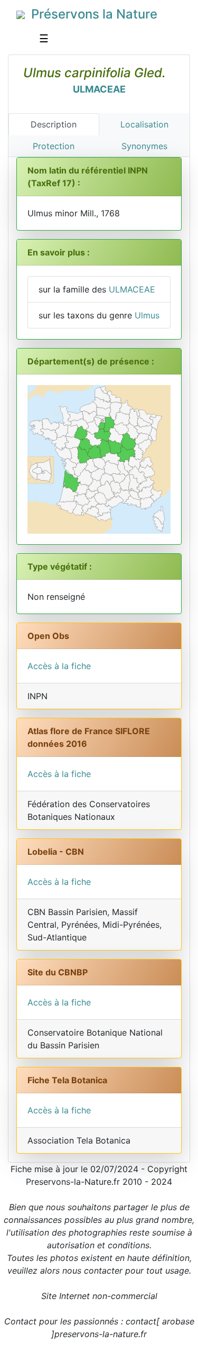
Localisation (144, 124)
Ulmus (147, 315)
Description (54, 124)
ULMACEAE (99, 89)
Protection (53, 146)
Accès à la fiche (59, 666)
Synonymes (144, 146)
